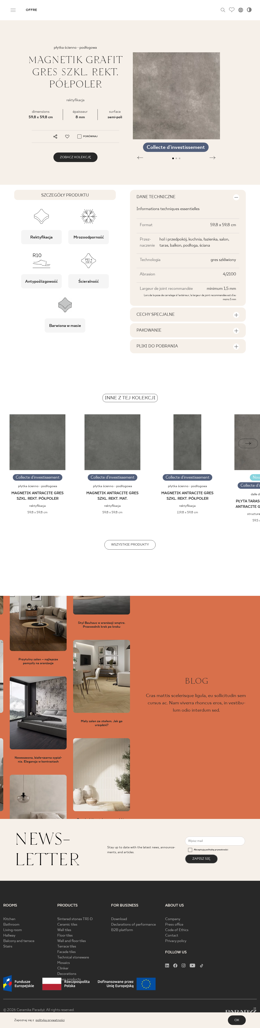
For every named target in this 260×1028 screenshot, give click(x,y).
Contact (171, 935)
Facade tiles (66, 952)
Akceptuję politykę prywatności (211, 849)
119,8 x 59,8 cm (187, 512)
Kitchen (9, 919)
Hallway (9, 935)
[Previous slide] (12, 443)
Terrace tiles (66, 946)
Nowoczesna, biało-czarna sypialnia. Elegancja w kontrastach (38, 760)
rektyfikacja (37, 506)
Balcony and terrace (18, 941)
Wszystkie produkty (130, 545)
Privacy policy (175, 941)
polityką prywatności (50, 1020)
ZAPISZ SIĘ (201, 859)
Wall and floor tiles (71, 941)
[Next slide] (248, 443)
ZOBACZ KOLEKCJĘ (75, 157)
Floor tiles (65, 935)
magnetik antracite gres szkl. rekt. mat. (112, 496)
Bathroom (11, 925)
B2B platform (122, 930)
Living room (12, 930)
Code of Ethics (176, 930)
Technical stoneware (73, 957)
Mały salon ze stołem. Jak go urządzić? (101, 723)
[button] (140, 158)
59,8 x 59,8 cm (41, 117)
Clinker (62, 968)
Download (119, 919)
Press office (174, 925)
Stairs (7, 946)
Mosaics (63, 963)
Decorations (66, 974)
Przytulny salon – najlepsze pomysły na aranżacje (38, 661)
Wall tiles (64, 930)
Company (172, 919)
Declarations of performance (133, 925)
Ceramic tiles (67, 925)
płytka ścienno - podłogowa (37, 486)
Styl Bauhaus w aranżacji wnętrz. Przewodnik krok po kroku (101, 625)
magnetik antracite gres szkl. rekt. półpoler (37, 496)
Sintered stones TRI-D (75, 919)
